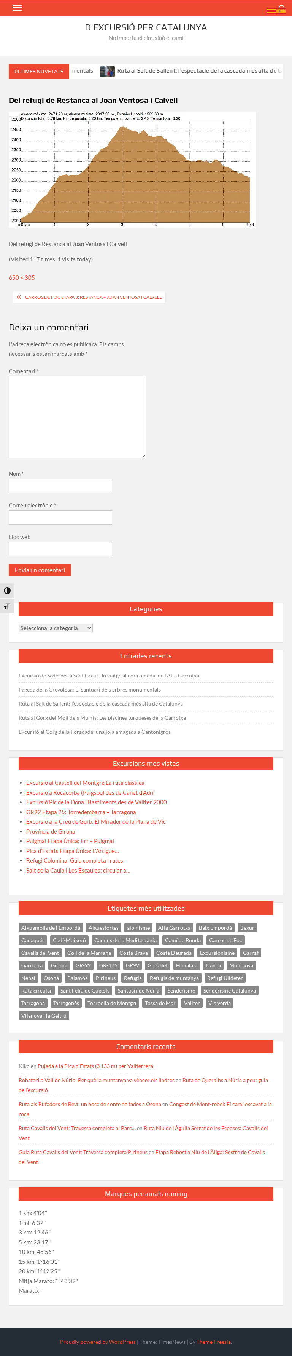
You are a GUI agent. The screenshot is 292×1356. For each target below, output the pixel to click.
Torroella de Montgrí (111, 1003)
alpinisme (138, 927)
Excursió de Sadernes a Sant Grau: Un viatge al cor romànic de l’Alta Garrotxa (109, 675)
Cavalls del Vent (40, 952)
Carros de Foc (225, 940)
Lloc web (19, 536)
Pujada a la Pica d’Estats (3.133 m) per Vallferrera (95, 1066)
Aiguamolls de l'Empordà (50, 927)
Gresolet (158, 965)
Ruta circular (36, 990)
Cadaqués (32, 940)
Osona (51, 978)
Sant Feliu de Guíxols (85, 990)
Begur (247, 927)
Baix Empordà (215, 927)
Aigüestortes (104, 927)
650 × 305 (22, 277)
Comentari (24, 371)
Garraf (251, 952)
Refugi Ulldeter (225, 978)
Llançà (213, 965)
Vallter (192, 1003)
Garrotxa (32, 965)
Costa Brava (133, 952)
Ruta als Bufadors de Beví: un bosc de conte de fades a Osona (90, 1104)
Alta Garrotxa (174, 927)
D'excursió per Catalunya (146, 27)
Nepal (28, 978)
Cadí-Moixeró (69, 940)
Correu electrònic (32, 505)
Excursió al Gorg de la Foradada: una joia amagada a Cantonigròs (95, 731)
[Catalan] (271, 10)
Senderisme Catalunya (229, 990)
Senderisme (181, 990)
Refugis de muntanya (174, 978)
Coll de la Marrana (89, 952)
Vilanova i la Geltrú (44, 1015)
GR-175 (108, 965)
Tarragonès (66, 1003)
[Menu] (16, 8)
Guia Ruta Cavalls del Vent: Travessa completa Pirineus (83, 1152)
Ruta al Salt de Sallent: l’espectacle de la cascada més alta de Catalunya (195, 70)
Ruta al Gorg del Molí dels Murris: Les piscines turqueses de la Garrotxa (102, 717)
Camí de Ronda (183, 940)
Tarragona (33, 1003)
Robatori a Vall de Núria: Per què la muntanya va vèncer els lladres (97, 1080)
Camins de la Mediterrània (125, 940)
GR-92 (83, 965)
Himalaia (186, 965)
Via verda (219, 1003)
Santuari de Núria (138, 990)
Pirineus (106, 978)
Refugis (132, 978)
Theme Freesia (214, 1341)
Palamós (77, 978)
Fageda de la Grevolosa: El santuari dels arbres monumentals (90, 689)
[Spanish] (281, 10)
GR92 (132, 965)
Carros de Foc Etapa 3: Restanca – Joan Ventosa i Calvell (93, 297)
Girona (59, 965)
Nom (16, 473)
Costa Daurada (174, 952)
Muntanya (241, 965)
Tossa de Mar (160, 1003)
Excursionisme (217, 952)
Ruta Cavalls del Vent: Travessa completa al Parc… (77, 1128)
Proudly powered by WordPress (98, 1341)
